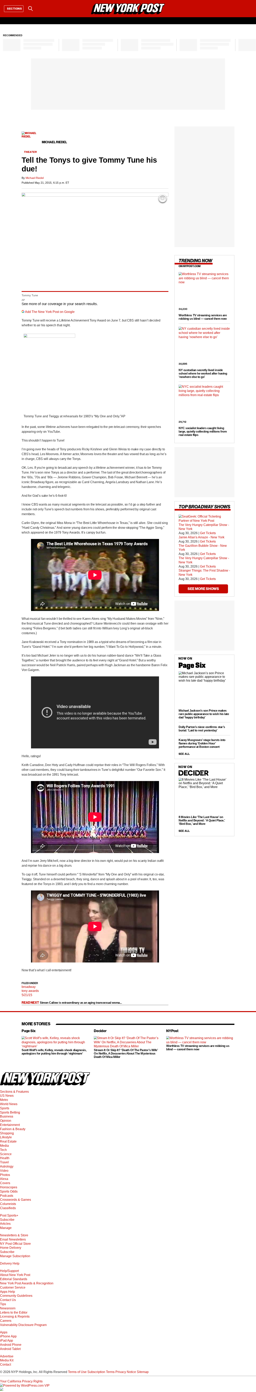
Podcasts (6, 1195)
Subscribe (7, 1219)
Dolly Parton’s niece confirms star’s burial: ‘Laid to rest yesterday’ (202, 728)
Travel (4, 1162)
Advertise (6, 1356)
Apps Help (7, 1291)
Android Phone (10, 1344)
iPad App (6, 1340)
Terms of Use (77, 1372)
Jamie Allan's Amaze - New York (201, 537)
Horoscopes (8, 1187)
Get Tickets (208, 533)
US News (7, 1095)
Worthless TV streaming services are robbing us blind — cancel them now (203, 316)
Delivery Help (9, 1263)
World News (8, 1104)
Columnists (8, 1204)
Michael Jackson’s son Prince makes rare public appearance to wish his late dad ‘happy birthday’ (204, 714)
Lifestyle (6, 1137)
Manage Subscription (15, 1256)
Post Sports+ (9, 1215)
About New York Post (15, 1275)
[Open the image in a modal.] (162, 198)
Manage (6, 1228)
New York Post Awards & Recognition (26, 1283)
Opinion (5, 1120)
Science (6, 1154)
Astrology (6, 1166)
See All (184, 753)
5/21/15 (27, 995)
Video (4, 1170)
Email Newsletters (13, 1239)
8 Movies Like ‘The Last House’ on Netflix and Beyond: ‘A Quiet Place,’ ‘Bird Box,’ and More (202, 820)
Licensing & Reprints (15, 1316)
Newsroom (7, 1308)
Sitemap (143, 1372)
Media (4, 1145)
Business (6, 1116)
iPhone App (8, 1336)
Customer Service (12, 1287)
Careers (5, 1320)
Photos (5, 1175)
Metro (4, 1100)
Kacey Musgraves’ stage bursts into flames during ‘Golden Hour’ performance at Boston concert (202, 743)
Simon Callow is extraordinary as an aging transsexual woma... (81, 1002)
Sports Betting (10, 1112)
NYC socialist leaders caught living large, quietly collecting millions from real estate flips (203, 431)
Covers (5, 1183)
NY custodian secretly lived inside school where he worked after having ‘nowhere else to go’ (203, 373)
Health (4, 1158)
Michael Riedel (35, 177)
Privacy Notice (125, 1372)
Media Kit (6, 1360)
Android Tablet (10, 1349)
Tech (3, 1150)
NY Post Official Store (15, 1243)
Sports (4, 1108)
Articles (5, 1223)
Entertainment (10, 1125)
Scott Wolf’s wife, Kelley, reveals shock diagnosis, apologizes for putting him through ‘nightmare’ (54, 1051)
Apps (3, 1332)
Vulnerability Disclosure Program (23, 1325)
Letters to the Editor (13, 1312)
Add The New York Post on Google (50, 311)
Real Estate (8, 1141)
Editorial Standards (13, 1279)
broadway (29, 986)
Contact (5, 1364)
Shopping (7, 1133)
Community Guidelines (16, 1295)
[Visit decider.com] (194, 775)
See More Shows (203, 588)
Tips (3, 1304)
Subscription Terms (101, 1372)
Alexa (4, 1179)
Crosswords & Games (15, 1199)
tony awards (30, 990)
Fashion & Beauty (12, 1129)
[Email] (40, 8)
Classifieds (8, 1208)
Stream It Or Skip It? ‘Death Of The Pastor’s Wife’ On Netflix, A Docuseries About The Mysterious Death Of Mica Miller (126, 1053)
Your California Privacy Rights (21, 1381)
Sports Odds (9, 1191)
